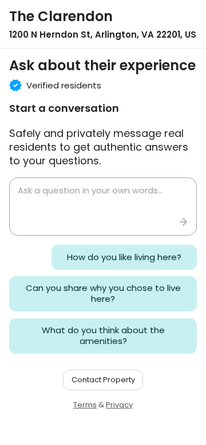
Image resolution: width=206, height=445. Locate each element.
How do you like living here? (124, 257)
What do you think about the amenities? (103, 335)
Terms (85, 404)
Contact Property (103, 379)
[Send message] (183, 222)
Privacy (119, 404)
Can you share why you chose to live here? (103, 293)
